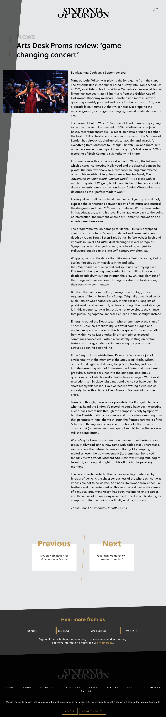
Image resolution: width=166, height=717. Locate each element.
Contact (87, 690)
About (27, 687)
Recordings (49, 687)
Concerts (73, 687)
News (131, 687)
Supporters (151, 687)
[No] (162, 708)
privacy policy (105, 642)
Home (10, 687)
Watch (93, 687)
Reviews (112, 687)
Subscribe (132, 630)
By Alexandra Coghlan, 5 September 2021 (98, 72)
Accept (70, 711)
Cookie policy (92, 711)
